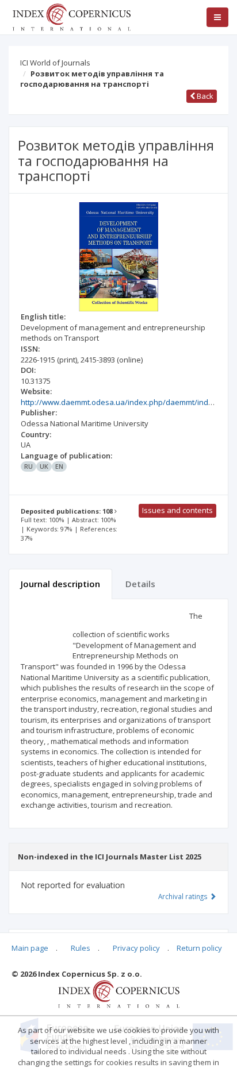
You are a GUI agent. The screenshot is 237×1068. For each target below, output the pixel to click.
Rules (80, 948)
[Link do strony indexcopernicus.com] (119, 993)
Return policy (199, 948)
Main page (30, 948)
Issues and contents (177, 510)
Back (204, 96)
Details (140, 583)
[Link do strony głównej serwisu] (71, 16)
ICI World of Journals (55, 62)
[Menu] (217, 17)
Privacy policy (136, 948)
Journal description (60, 583)
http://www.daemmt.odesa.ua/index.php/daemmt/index (119, 402)
